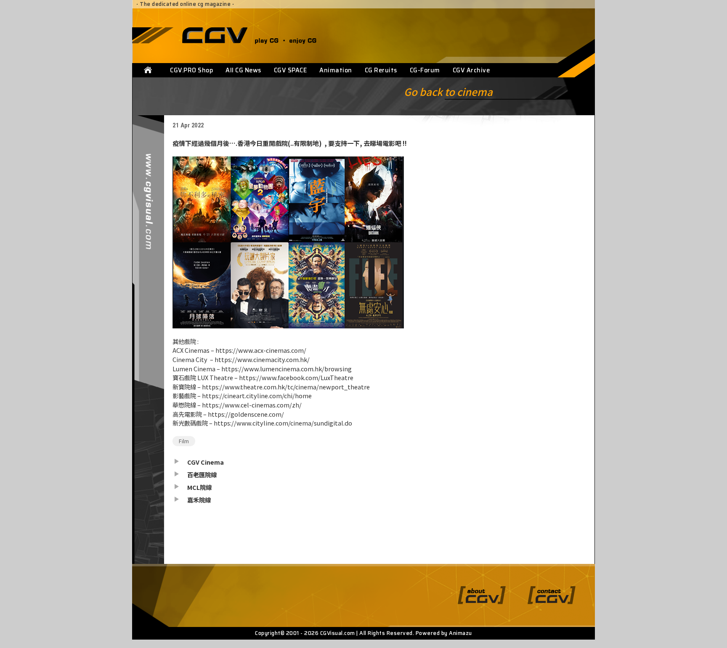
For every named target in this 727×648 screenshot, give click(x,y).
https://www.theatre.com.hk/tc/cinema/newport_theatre (286, 386)
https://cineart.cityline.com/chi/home (257, 395)
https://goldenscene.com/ (246, 414)
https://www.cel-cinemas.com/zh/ (252, 404)
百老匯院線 (202, 474)
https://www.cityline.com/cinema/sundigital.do (283, 422)
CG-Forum (425, 70)
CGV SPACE (290, 70)
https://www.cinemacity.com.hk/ (262, 359)
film (184, 441)
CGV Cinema (205, 462)
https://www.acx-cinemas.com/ (260, 350)
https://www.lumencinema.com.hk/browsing (286, 368)
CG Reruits (381, 70)
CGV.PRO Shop (191, 70)
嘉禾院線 (199, 499)
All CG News (243, 70)
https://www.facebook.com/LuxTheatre (296, 377)
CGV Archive (471, 70)
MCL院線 (199, 487)
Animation (335, 70)
